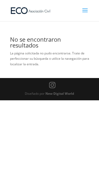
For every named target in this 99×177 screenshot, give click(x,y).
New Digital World (59, 93)
